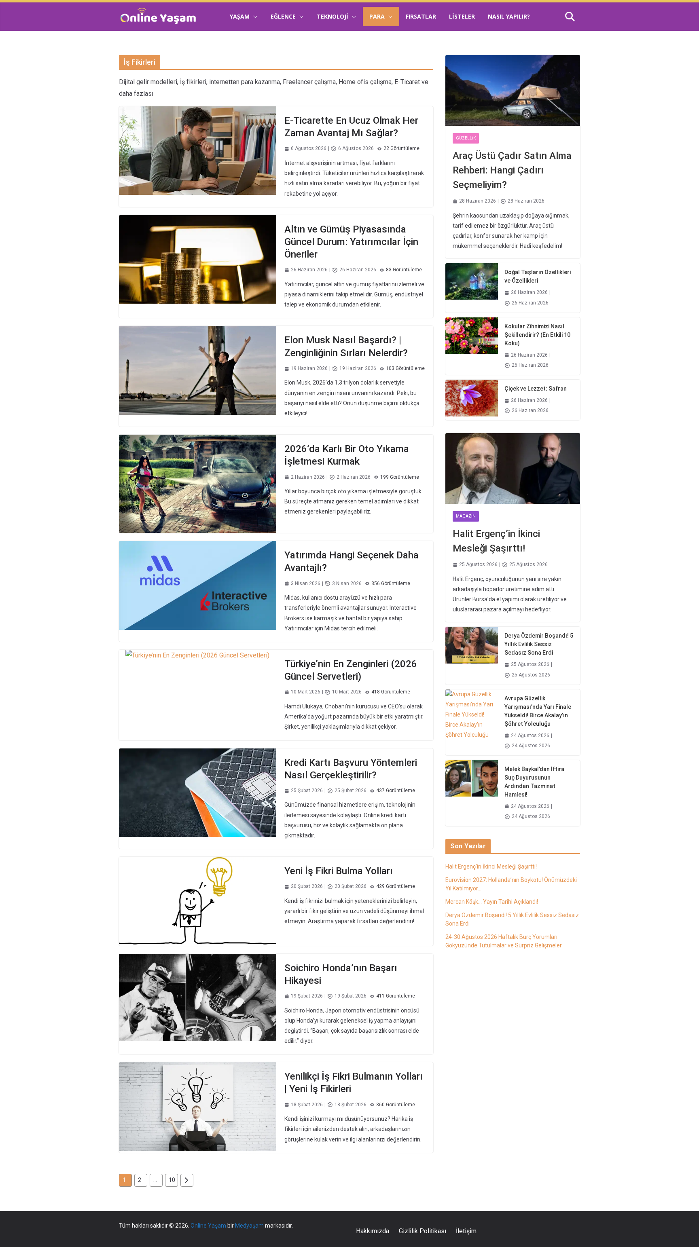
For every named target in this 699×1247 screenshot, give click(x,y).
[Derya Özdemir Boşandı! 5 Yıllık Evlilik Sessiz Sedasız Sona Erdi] (471, 655)
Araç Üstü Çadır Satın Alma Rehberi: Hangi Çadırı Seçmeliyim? (512, 170)
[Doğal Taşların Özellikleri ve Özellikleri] (471, 287)
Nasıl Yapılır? (509, 16)
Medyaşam (249, 1225)
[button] (254, 16)
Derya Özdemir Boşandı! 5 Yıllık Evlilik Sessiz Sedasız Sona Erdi (538, 644)
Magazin (466, 516)
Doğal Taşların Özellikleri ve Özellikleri (537, 276)
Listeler (462, 16)
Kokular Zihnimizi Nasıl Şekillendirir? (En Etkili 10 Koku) (537, 335)
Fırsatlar (421, 16)
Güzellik (466, 138)
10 (172, 1180)
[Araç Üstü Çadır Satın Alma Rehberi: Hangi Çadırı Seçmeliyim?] (512, 90)
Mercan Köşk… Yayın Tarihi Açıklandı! (491, 901)
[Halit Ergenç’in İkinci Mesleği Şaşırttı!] (512, 468)
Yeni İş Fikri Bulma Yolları (338, 871)
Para (377, 16)
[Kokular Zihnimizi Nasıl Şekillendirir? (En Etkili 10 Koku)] (471, 346)
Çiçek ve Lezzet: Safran (535, 388)
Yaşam (240, 16)
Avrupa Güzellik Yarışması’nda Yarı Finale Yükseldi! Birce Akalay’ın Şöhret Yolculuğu (537, 711)
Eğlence (283, 16)
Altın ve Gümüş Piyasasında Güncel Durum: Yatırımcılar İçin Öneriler (351, 242)
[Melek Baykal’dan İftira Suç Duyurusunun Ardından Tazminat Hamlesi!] (471, 793)
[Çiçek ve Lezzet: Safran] (471, 400)
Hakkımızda (372, 1231)
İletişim (466, 1231)
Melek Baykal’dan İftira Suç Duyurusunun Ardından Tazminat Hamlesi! (534, 782)
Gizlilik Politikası (422, 1231)
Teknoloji (332, 16)
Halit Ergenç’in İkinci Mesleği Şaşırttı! (496, 541)
